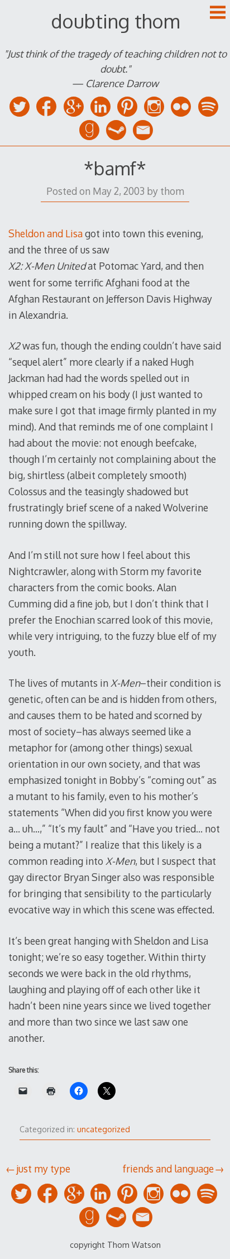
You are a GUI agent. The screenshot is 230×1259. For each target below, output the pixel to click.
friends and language (168, 1168)
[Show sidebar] (218, 13)
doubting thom (115, 21)
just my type (43, 1168)
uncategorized (103, 1129)
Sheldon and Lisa (45, 233)
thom (172, 191)
